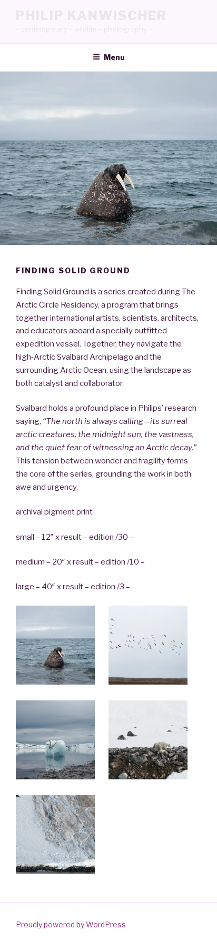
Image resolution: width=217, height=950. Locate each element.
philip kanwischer (91, 15)
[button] (62, 647)
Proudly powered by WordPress (71, 924)
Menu (114, 57)
